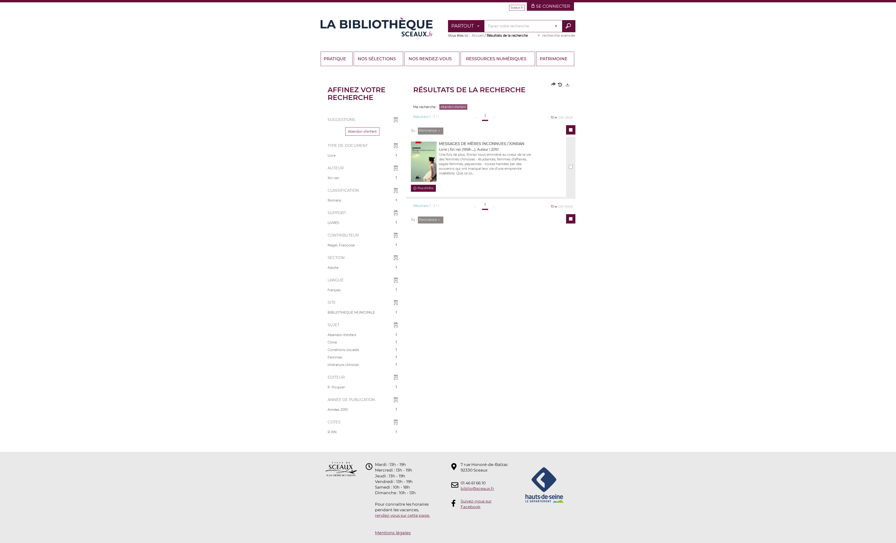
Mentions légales (393, 533)
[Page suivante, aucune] (494, 117)
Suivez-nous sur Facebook (476, 504)
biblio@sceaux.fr (477, 488)
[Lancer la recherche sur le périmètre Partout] (568, 26)
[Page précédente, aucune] (476, 117)
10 (552, 117)
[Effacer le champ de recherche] (556, 26)
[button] (362, 131)
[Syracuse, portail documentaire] (377, 27)
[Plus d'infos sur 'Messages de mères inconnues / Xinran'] (424, 162)
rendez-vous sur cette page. (402, 515)
